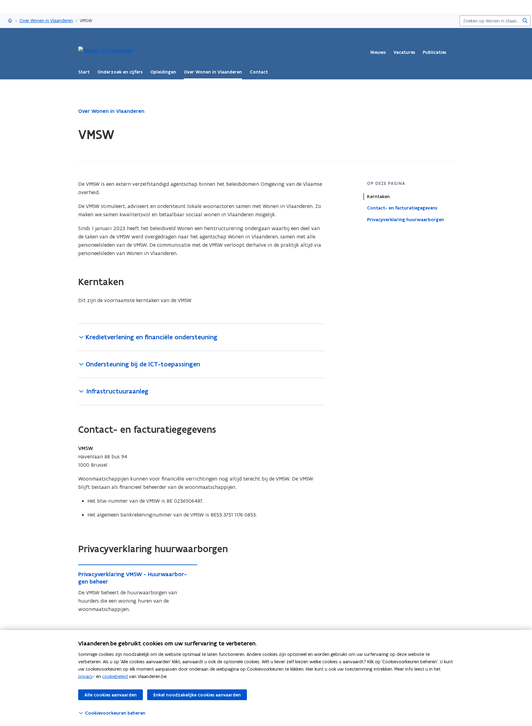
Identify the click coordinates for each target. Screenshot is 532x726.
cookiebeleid (115, 676)
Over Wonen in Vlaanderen (46, 20)
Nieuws (378, 52)
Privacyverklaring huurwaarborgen (405, 219)
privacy (85, 676)
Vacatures (404, 52)
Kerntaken (378, 196)
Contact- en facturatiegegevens (402, 208)
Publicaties (434, 52)
